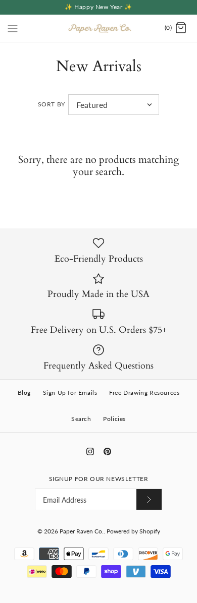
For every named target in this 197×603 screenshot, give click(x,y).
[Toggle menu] (12, 27)
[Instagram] (90, 451)
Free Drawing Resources (144, 392)
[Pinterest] (107, 451)
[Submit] (149, 499)
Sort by (51, 104)
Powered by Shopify (133, 531)
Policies (114, 419)
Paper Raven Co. (82, 531)
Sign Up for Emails (70, 392)
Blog (24, 392)
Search (81, 419)
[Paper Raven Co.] (99, 28)
